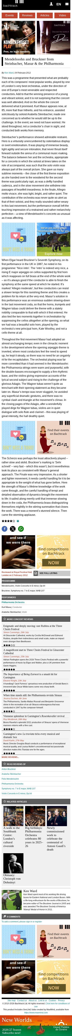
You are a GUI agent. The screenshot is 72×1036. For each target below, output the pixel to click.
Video (62, 15)
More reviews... (10, 757)
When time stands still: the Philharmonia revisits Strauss (32, 695)
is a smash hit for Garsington (30, 676)
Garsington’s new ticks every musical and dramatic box (31, 735)
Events (10, 15)
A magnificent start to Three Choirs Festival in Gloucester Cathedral (33, 652)
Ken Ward (9, 73)
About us (33, 1000)
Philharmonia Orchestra (13, 602)
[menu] (67, 4)
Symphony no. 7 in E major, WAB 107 (18, 788)
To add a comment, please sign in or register (22, 921)
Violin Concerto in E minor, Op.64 (17, 793)
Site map (12, 1000)
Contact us (22, 1000)
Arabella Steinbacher (11, 774)
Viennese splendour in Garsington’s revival (33, 716)
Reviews (27, 15)
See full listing (48, 573)
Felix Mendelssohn (10, 779)
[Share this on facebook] (4, 529)
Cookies (52, 1000)
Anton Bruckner (9, 769)
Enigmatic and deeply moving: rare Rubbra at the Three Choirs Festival (32, 628)
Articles (44, 15)
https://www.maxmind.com (36, 1012)
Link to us (42, 1000)
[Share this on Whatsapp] (21, 529)
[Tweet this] (13, 529)
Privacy (61, 1000)
